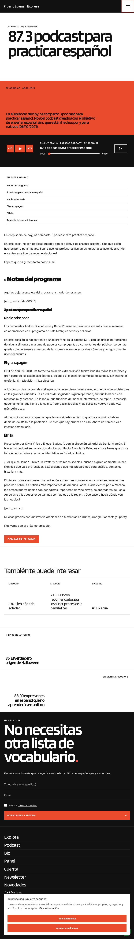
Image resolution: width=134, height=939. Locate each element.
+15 (30, 148)
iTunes (86, 517)
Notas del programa (17, 185)
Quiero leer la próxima (21, 815)
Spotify (122, 517)
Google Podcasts (103, 517)
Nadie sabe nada (16, 199)
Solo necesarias (67, 918)
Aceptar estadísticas (67, 928)
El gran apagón (15, 206)
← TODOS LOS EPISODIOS (23, 26)
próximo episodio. (38, 525)
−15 (10, 148)
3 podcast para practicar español (25, 192)
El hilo (10, 213)
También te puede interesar (22, 220)
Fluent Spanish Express (21, 6)
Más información (49, 908)
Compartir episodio (22, 539)
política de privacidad (27, 805)
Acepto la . (23, 805)
